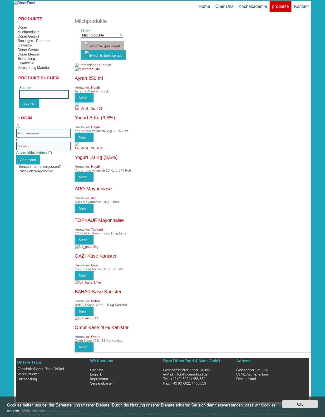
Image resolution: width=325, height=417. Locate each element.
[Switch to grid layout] (102, 45)
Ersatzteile (26, 63)
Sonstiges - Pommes (34, 41)
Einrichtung (26, 58)
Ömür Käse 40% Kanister (102, 327)
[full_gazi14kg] (87, 247)
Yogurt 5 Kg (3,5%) (95, 117)
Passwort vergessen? (36, 171)
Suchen (25, 88)
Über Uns (224, 6)
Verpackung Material (33, 68)
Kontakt (301, 6)
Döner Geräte (28, 50)
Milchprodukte (28, 32)
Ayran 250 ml (89, 78)
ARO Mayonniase (93, 188)
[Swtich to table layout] (103, 55)
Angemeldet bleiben (31, 152)
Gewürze (25, 45)
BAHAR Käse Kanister (98, 291)
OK (300, 404)
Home (204, 6)
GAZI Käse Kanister (96, 256)
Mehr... (84, 98)
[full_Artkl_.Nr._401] (89, 108)
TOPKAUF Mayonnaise (99, 220)
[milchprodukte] (87, 69)
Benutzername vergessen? (40, 166)
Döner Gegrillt (28, 36)
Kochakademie (253, 6)
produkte (280, 6)
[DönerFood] (24, 3)
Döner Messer (29, 54)
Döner (22, 27)
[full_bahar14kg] (88, 282)
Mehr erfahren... (35, 410)
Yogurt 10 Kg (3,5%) (96, 157)
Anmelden (28, 160)
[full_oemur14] (87, 318)
